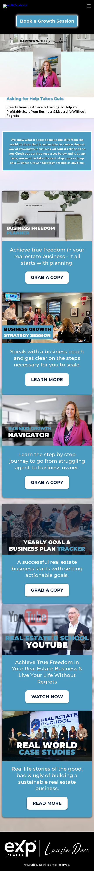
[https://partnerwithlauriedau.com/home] (15, 6)
